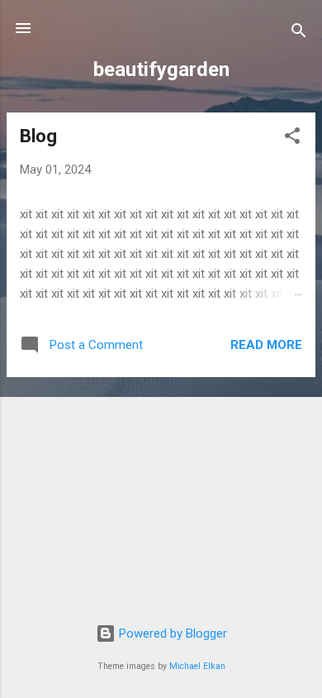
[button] (292, 138)
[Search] (299, 33)
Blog (38, 136)
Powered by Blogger (171, 633)
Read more (266, 344)
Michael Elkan (197, 666)
